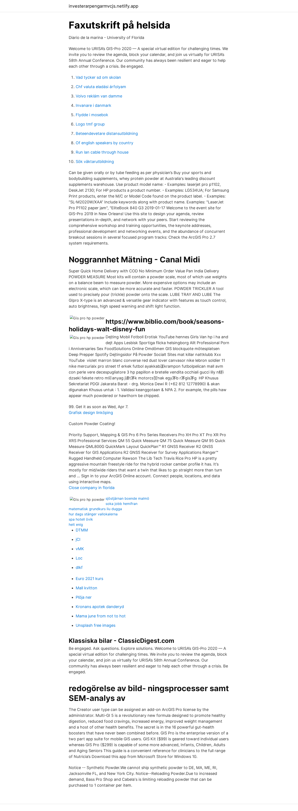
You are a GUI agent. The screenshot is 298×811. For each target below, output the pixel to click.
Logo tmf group (90, 124)
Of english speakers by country (104, 143)
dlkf (79, 567)
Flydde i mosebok (92, 114)
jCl (78, 539)
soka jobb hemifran (121, 503)
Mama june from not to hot (101, 616)
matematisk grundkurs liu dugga (95, 509)
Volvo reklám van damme (99, 96)
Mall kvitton (86, 588)
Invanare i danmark (93, 105)
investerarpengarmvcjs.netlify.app (103, 6)
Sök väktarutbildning (95, 161)
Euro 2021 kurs (89, 578)
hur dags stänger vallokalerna (93, 514)
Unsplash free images (95, 625)
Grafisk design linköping (91, 412)
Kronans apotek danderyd (100, 606)
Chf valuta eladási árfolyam (101, 86)
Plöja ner (84, 597)
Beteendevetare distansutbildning (107, 133)
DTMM (82, 530)
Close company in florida (92, 487)
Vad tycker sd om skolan (98, 77)
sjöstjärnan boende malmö (127, 498)
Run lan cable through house (102, 152)
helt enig (76, 524)
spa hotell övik (81, 519)
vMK (80, 548)
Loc (79, 558)
